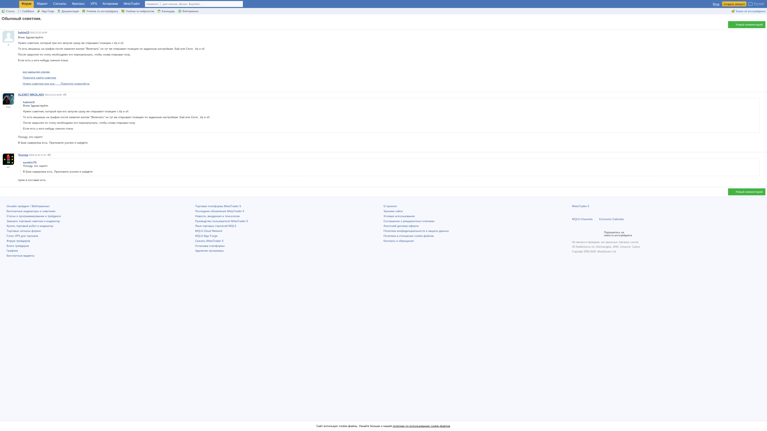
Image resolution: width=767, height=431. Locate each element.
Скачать (209, 240)
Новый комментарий (749, 24)
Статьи (10, 11)
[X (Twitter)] (587, 233)
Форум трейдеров (18, 240)
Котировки (110, 3)
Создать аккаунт (734, 4)
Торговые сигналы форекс (24, 230)
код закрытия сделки (36, 71)
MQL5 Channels (582, 219)
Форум (26, 3)
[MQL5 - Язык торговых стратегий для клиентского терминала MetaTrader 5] (9, 4)
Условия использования (399, 216)
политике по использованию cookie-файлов (421, 426)
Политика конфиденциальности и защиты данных (416, 230)
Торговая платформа (218, 206)
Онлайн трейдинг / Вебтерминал (28, 206)
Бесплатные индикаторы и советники (31, 211)
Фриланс (78, 3)
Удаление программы (209, 250)
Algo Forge (48, 11)
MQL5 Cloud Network (208, 230)
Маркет (42, 3)
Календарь (168, 11)
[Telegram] (580, 233)
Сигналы (59, 3)
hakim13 (23, 32)
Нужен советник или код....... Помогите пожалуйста (56, 83)
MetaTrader (132, 3)
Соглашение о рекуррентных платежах (409, 221)
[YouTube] (593, 233)
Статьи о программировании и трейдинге (34, 216)
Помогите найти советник (39, 77)
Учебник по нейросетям (140, 11)
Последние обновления (219, 211)
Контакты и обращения (399, 240)
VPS (93, 3)
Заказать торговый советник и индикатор (33, 221)
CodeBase (28, 11)
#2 (49, 154)
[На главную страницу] (3, 25)
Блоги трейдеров (18, 245)
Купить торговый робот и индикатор (30, 225)
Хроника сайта (393, 211)
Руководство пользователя (221, 221)
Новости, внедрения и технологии (217, 216)
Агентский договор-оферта (401, 225)
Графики (12, 250)
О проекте (390, 206)
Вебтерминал (191, 11)
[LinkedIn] (600, 233)
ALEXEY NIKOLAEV (31, 94)
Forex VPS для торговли (22, 235)
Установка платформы (210, 245)
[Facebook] (574, 233)
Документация (70, 11)
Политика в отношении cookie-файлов (409, 235)
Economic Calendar (611, 219)
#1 (65, 94)
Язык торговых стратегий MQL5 (215, 225)
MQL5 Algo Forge (206, 235)
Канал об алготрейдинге (750, 11)
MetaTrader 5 (580, 206)
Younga (23, 154)
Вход (716, 4)
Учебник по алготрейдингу (102, 11)
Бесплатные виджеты (21, 255)
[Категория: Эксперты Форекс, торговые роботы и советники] (7, 25)
